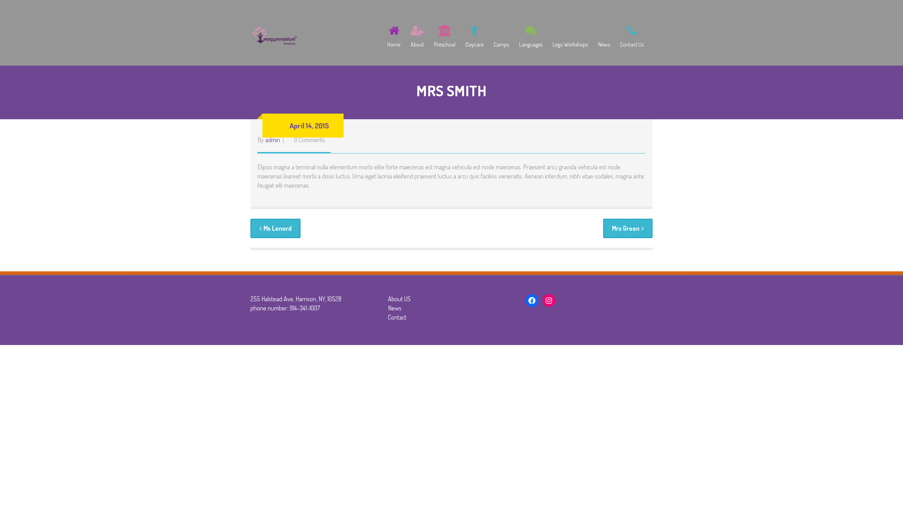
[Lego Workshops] (570, 35)
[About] (417, 35)
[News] (604, 35)
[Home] (393, 35)
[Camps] (501, 35)
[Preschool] (444, 35)
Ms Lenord (277, 228)
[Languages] (531, 35)
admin (272, 140)
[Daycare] (475, 35)
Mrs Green (626, 228)
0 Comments (309, 140)
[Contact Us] (632, 35)
